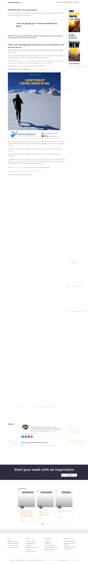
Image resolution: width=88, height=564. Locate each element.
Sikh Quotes (29, 545)
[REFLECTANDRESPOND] (14, 2)
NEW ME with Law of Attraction (51, 560)
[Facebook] (23, 436)
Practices (69, 2)
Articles (59, 2)
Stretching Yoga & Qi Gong (51, 547)
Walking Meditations (50, 549)
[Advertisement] (74, 369)
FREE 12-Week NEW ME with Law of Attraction (33, 433)
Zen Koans (28, 549)
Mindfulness (48, 543)
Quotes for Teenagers (12, 545)
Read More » (22, 520)
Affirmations (24, 61)
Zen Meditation (67, 549)
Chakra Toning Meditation (70, 547)
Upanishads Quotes (30, 543)
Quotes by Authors (30, 541)
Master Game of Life (52, 431)
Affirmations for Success (13, 541)
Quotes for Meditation (12, 547)
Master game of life (73, 560)
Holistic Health (48, 541)
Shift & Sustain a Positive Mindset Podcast (34, 442)
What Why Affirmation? (69, 541)
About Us (75, 2)
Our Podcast (74, 63)
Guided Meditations (49, 545)
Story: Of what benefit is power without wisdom (44, 513)
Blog (64, 2)
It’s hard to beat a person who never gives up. (41, 69)
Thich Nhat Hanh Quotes (32, 547)
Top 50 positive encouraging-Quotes (35, 171)
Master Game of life (30, 551)
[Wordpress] (31, 436)
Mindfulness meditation (18, 167)
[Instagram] (25, 436)
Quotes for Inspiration (12, 543)
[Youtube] (28, 436)
